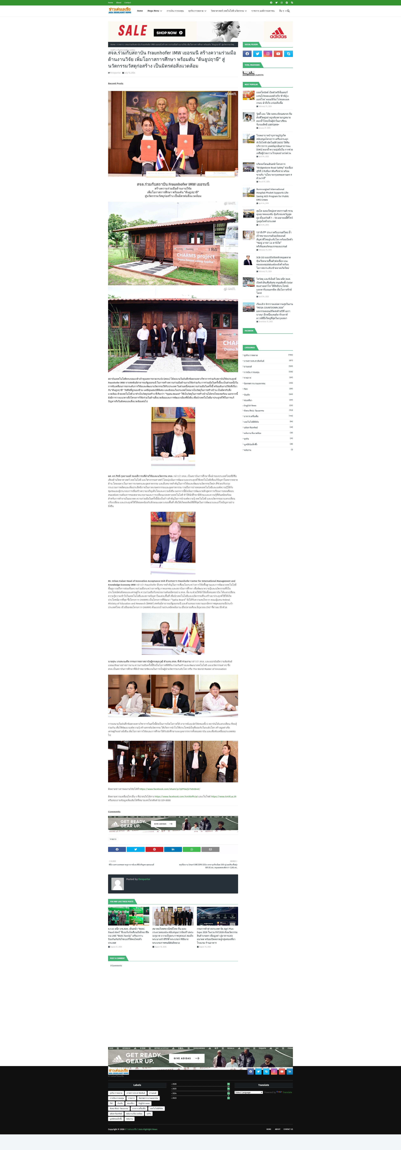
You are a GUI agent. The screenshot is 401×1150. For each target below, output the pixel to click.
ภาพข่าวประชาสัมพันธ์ (268, 361)
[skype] (291, 2)
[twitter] (276, 2)
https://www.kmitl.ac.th (223, 796)
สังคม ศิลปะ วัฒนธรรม (268, 410)
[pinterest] (287, 2)
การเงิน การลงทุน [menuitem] (175, 11)
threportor (116, 73)
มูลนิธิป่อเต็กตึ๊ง (268, 444)
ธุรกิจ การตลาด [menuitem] (195, 11)
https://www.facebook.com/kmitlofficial (176, 796)
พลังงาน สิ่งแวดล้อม (268, 433)
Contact (127, 3)
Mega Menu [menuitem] (153, 11)
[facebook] (271, 2)
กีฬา (268, 389)
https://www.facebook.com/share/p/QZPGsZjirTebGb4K (169, 789)
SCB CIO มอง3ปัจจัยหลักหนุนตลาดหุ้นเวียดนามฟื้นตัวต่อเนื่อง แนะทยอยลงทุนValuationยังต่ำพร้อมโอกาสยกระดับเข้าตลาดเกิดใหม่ (273, 262)
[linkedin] (290, 1071)
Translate (287, 1092)
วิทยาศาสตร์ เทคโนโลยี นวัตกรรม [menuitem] (227, 11)
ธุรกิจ (268, 438)
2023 (200, 1098)
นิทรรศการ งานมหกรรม (268, 383)
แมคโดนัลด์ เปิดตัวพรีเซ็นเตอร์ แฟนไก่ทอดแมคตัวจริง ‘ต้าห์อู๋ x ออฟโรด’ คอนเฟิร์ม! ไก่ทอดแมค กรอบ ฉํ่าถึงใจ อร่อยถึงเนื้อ (272, 97)
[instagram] (281, 2)
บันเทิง (268, 394)
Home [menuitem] (140, 11)
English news (268, 405)
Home (110, 3)
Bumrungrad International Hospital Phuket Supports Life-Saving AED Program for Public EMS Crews (272, 194)
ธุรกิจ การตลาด (268, 355)
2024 (201, 1093)
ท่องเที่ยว (268, 400)
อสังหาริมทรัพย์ (268, 427)
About (118, 3)
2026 (200, 1084)
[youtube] (278, 54)
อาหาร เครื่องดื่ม (268, 416)
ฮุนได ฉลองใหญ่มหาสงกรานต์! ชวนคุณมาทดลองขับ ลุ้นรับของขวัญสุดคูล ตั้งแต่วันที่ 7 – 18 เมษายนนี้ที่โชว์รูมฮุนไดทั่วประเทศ (274, 216)
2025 (200, 1088)
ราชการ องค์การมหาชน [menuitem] (263, 11)
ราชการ (120, 44)
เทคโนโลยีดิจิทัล (268, 421)
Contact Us (288, 1129)
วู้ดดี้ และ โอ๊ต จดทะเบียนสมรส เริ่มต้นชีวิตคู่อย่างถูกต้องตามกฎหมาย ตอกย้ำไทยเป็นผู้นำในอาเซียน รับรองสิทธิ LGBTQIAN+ (274, 119)
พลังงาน (268, 450)
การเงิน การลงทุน (268, 372)
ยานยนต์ (268, 366)
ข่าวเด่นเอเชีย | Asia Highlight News (141, 1129)
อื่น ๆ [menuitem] (281, 11)
